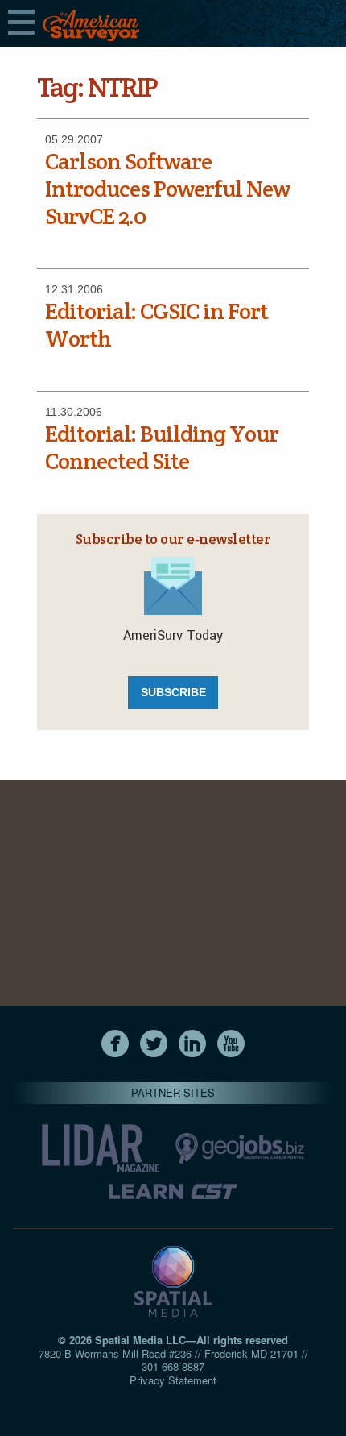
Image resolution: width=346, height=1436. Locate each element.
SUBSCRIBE (173, 692)
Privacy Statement (173, 1380)
